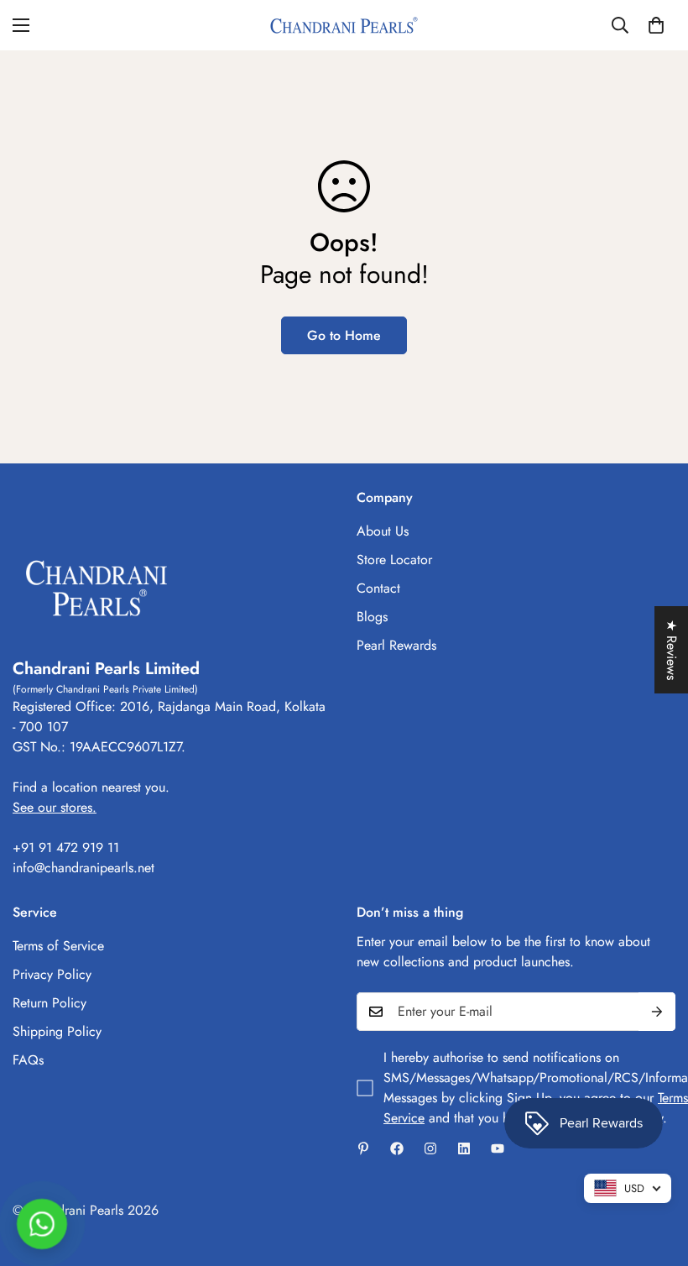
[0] (656, 25)
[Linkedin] (464, 1148)
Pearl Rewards (396, 645)
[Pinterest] (363, 1148)
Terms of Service (58, 945)
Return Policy (49, 1002)
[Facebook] (397, 1148)
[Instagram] (430, 1148)
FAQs (28, 1060)
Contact (378, 588)
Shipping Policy (57, 1031)
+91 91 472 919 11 (66, 847)
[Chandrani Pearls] (344, 25)
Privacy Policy (52, 974)
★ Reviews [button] (671, 650)
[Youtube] (497, 1148)
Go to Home (344, 335)
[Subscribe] (656, 1011)
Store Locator (394, 559)
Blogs (372, 616)
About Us (383, 531)
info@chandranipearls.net (83, 867)
